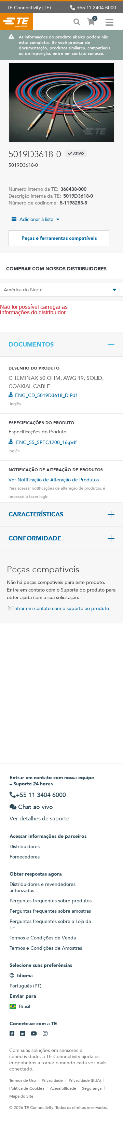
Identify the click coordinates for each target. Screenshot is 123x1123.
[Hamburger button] (109, 21)
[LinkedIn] (22, 1034)
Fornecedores (25, 857)
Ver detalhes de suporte (39, 818)
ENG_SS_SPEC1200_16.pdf (46, 442)
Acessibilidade (63, 1088)
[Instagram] (45, 1034)
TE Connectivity (16, 21)
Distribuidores (25, 846)
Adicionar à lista (36, 219)
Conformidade (35, 538)
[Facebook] (12, 1034)
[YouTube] (34, 1034)
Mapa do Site (21, 1096)
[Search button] (76, 21)
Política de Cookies (26, 1088)
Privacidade (52, 1080)
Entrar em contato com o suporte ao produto (60, 608)
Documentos (31, 344)
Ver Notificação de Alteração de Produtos (54, 480)
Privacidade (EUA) (85, 1080)
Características (36, 514)
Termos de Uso (22, 1080)
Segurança (91, 1088)
